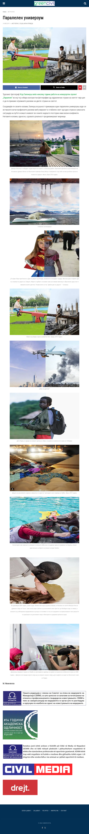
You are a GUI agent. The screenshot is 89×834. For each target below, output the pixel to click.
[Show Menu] (4, 3)
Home (4, 12)
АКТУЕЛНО (11, 12)
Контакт (64, 811)
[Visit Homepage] (44, 3)
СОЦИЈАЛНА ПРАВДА (26, 23)
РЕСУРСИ (45, 811)
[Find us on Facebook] (42, 828)
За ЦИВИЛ (36, 811)
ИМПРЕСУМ (54, 811)
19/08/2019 (6, 23)
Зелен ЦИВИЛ (26, 811)
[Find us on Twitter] (45, 828)
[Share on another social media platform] (84, 87)
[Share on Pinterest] (80, 87)
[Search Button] (85, 3)
